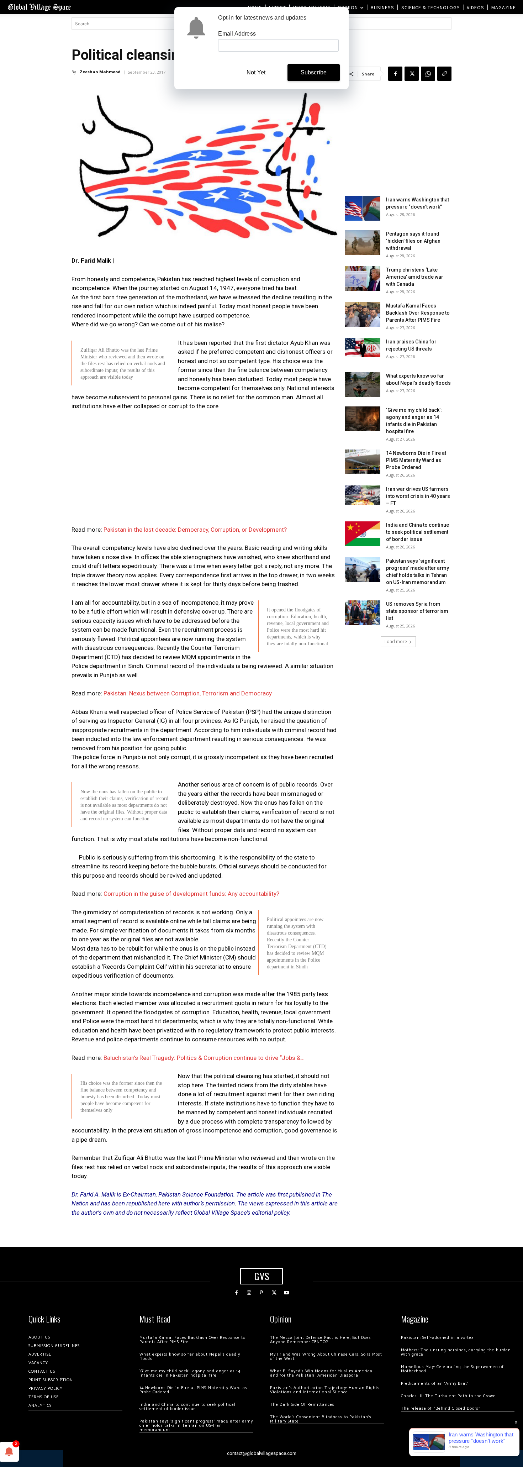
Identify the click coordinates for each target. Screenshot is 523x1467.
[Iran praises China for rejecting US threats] (362, 347)
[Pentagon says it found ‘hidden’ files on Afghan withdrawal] (362, 242)
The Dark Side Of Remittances (302, 1404)
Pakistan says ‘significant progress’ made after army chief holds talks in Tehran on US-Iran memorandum (196, 1425)
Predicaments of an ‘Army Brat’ (434, 1383)
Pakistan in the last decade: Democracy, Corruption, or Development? (195, 529)
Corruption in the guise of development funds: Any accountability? (191, 893)
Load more (396, 641)
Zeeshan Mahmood (100, 71)
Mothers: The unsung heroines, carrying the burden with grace (456, 1352)
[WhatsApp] (428, 74)
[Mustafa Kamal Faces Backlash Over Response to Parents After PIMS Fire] (362, 314)
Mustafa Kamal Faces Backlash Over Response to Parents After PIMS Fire (418, 313)
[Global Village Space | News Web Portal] (39, 7)
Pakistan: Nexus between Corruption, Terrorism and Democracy (188, 693)
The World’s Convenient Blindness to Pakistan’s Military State (320, 1419)
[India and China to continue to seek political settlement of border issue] (362, 533)
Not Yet (256, 72)
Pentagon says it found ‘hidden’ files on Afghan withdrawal (413, 241)
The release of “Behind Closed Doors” (441, 1408)
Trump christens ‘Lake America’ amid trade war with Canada (414, 277)
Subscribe (314, 72)
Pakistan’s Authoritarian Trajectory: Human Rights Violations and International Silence (325, 1389)
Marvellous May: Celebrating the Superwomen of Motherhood (452, 1368)
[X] (412, 74)
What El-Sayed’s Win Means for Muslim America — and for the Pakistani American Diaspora (323, 1373)
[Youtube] (286, 1292)
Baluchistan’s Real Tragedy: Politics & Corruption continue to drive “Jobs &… (204, 1057)
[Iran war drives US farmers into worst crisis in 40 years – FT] (362, 494)
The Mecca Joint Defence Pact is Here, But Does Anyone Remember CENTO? (320, 1339)
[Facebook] (395, 74)
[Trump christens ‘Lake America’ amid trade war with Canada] (362, 278)
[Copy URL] (444, 74)
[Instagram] (248, 1292)
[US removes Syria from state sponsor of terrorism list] (362, 612)
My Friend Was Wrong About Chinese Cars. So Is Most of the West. (326, 1356)
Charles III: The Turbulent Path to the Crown (448, 1396)
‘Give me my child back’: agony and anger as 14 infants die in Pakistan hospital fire (190, 1373)
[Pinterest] (261, 1292)
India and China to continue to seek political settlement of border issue (417, 532)
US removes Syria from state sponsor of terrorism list (417, 611)
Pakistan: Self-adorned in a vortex (437, 1337)
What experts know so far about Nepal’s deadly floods (189, 1356)
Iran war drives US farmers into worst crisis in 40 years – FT (418, 496)
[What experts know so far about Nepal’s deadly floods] (362, 384)
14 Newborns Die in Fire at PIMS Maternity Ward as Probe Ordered (416, 460)
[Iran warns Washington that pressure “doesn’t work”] (362, 208)
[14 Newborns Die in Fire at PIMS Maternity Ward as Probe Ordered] (362, 461)
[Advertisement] (205, 470)
